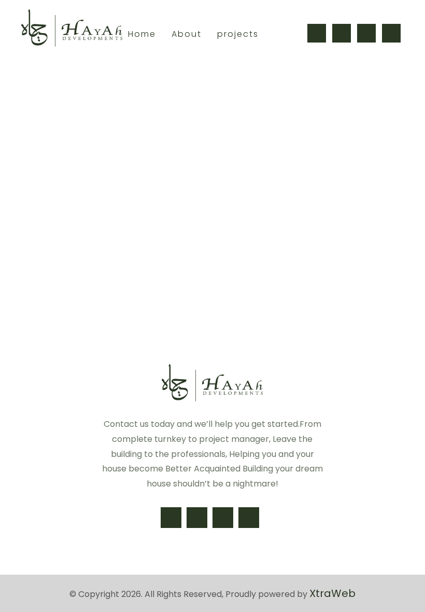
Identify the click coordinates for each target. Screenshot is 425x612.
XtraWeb (332, 593)
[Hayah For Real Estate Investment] (71, 28)
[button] (316, 33)
